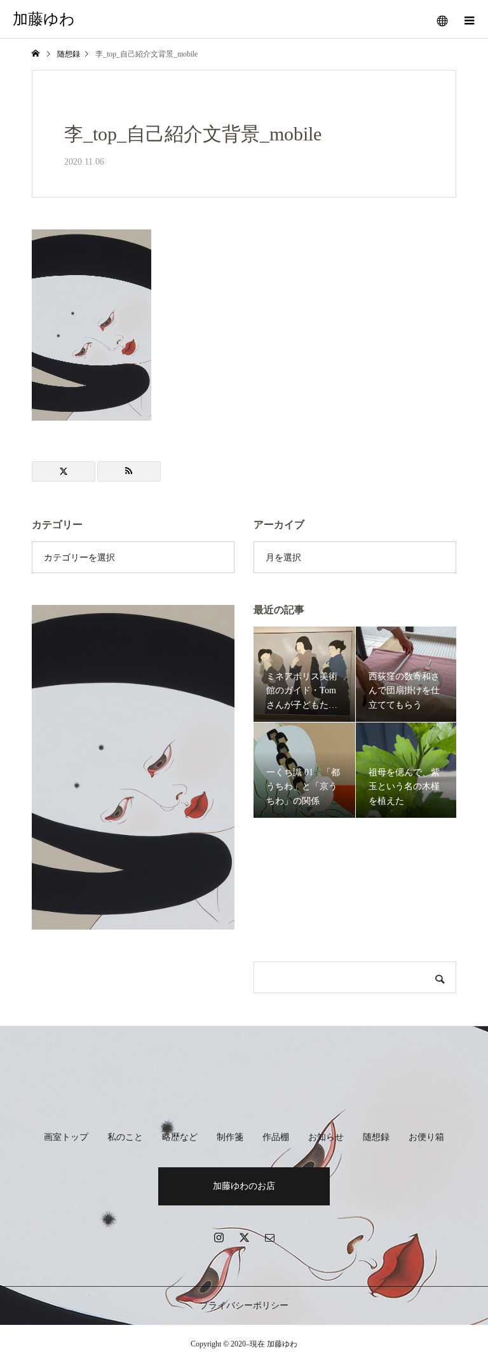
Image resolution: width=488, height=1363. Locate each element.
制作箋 (230, 1137)
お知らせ (326, 1137)
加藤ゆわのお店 (244, 1186)
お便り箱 (426, 1137)
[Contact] (269, 1237)
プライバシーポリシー (244, 1305)
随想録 (376, 1137)
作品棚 (275, 1137)
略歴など (180, 1137)
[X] (244, 1237)
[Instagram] (218, 1237)
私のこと (125, 1137)
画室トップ (66, 1137)
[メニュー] (469, 19)
